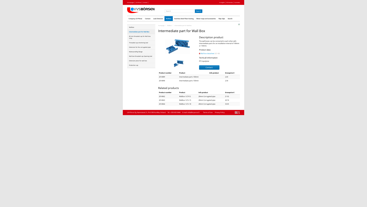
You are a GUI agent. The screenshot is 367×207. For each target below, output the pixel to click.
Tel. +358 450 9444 (174, 112)
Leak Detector (158, 19)
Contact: (209, 67)
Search (198, 11)
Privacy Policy (220, 112)
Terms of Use (208, 112)
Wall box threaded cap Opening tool (140, 56)
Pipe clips (222, 19)
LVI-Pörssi (138, 2)
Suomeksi (237, 2)
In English (222, 2)
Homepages (130, 2)
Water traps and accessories (206, 19)
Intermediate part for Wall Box (183, 25)
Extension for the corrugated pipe (140, 47)
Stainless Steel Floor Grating (184, 19)
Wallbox (168, 19)
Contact (145, 2)
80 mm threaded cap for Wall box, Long (140, 37)
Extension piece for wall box (138, 61)
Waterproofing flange (135, 52)
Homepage (161, 25)
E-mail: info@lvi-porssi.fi (190, 112)
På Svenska (229, 2)
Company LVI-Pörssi (135, 19)
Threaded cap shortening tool (138, 43)
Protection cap (133, 65)
